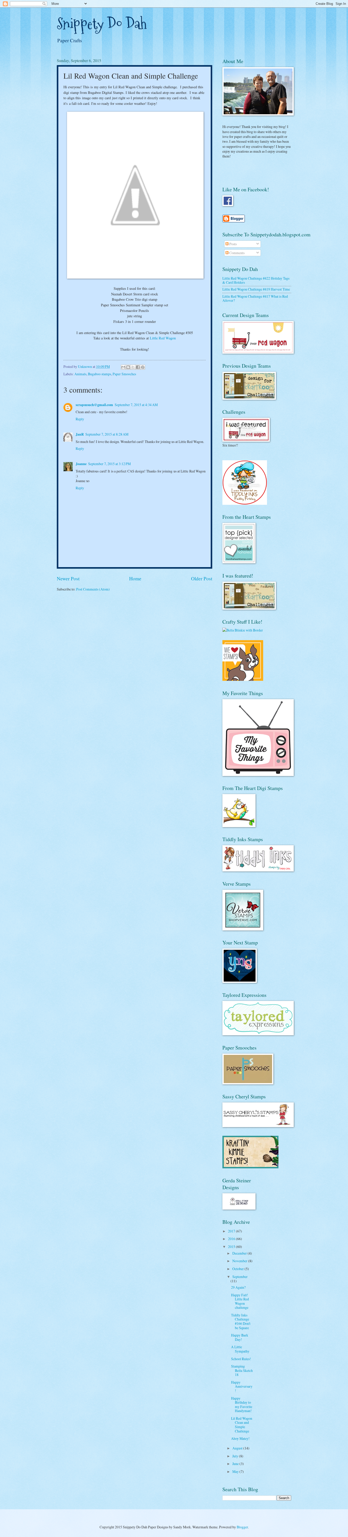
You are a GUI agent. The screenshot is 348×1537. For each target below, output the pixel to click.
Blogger (242, 1527)
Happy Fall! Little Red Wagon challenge (240, 1301)
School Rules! (241, 1358)
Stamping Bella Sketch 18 (242, 1370)
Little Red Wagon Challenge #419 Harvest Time (256, 289)
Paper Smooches (124, 373)
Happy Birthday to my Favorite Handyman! (241, 1404)
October (238, 1268)
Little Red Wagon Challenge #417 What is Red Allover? (255, 298)
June (235, 1463)
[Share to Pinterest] (142, 367)
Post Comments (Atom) (93, 589)
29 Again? (238, 1287)
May (235, 1471)
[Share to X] (133, 367)
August (237, 1448)
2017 (232, 1231)
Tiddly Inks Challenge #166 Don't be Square (240, 1321)
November (240, 1260)
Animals (80, 373)
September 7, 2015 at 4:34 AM (136, 404)
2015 (232, 1246)
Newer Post (68, 578)
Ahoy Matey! (240, 1438)
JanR (80, 434)
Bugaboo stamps (99, 373)
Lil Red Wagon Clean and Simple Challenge (241, 1424)
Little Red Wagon (163, 338)
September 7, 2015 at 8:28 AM (106, 434)
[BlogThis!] (128, 367)
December (240, 1253)
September (240, 1276)
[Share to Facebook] (137, 367)
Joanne (81, 463)
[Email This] (123, 367)
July (235, 1456)
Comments (237, 252)
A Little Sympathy (240, 1349)
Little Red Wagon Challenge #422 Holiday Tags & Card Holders (255, 280)
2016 (232, 1238)
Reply (80, 418)
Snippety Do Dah (102, 23)
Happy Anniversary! (241, 1386)
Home (135, 578)
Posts (233, 243)
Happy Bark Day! (239, 1337)
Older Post (201, 578)
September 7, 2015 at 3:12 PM (109, 463)
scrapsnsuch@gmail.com (94, 404)
